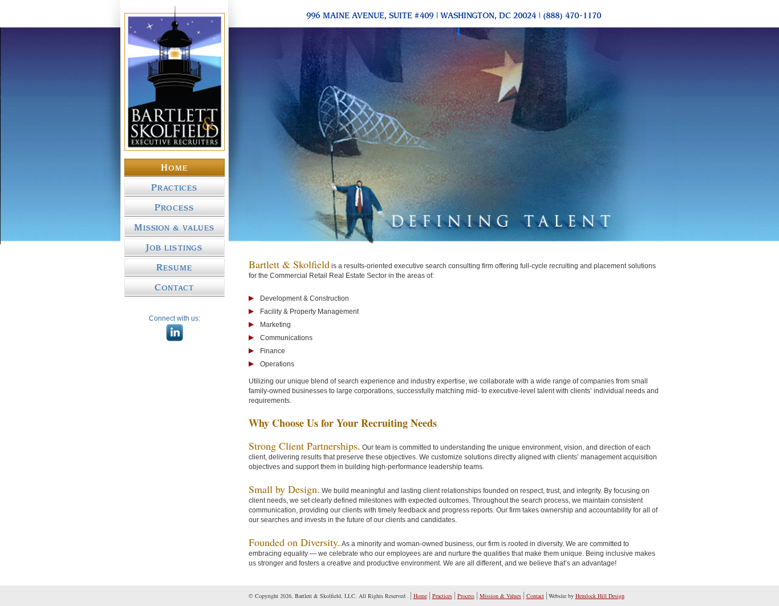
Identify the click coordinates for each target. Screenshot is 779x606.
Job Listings (174, 247)
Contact (174, 287)
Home (174, 167)
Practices (174, 187)
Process (174, 207)
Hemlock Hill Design (599, 596)
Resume (174, 267)
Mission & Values (174, 227)
